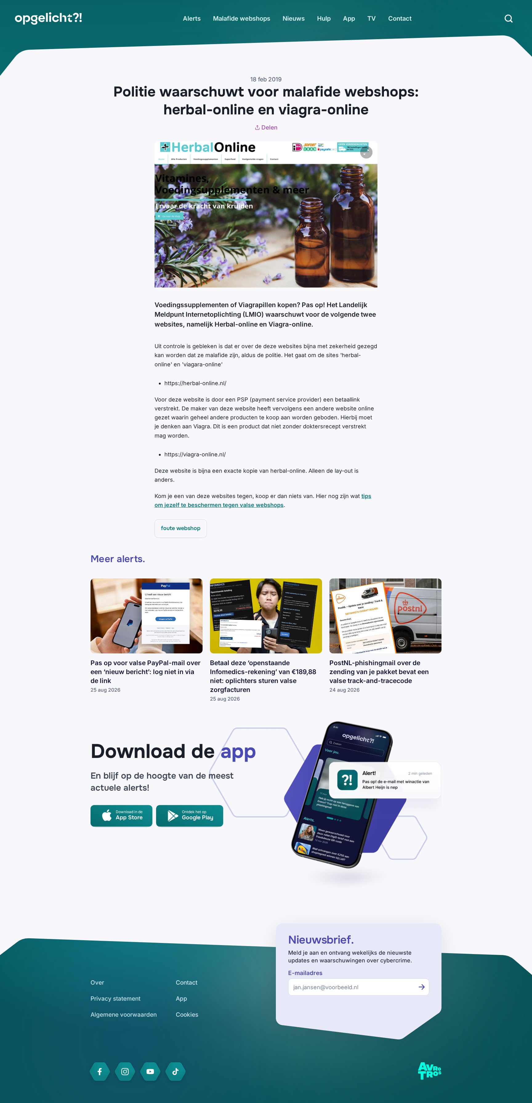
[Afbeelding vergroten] (366, 152)
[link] (48, 18)
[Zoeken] (508, 18)
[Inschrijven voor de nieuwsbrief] (422, 987)
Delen (269, 127)
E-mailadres (305, 973)
